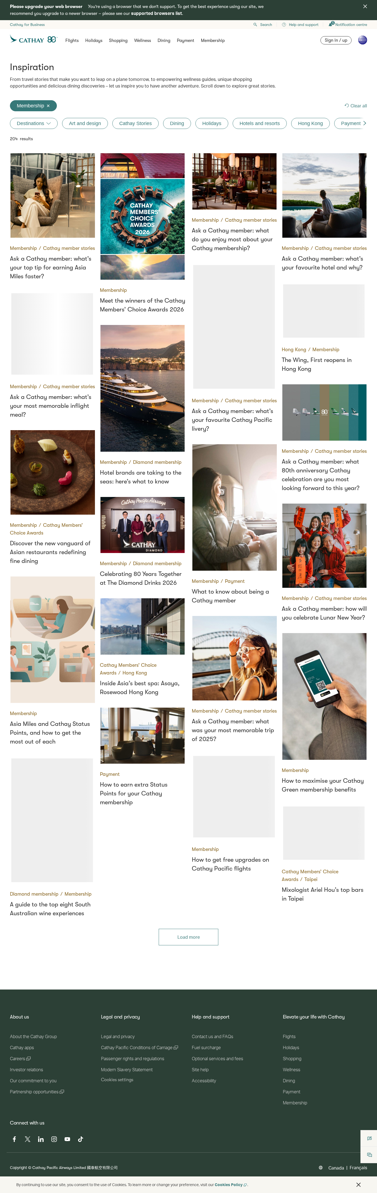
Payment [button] (185, 40)
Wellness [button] (142, 40)
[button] (358, 1185)
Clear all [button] (359, 106)
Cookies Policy (229, 1184)
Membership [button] (213, 40)
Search (266, 24)
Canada (336, 1168)
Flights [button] (72, 40)
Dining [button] (164, 40)
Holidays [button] (93, 40)
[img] (365, 6)
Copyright (18, 1167)
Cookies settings (117, 1079)
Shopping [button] (118, 40)
